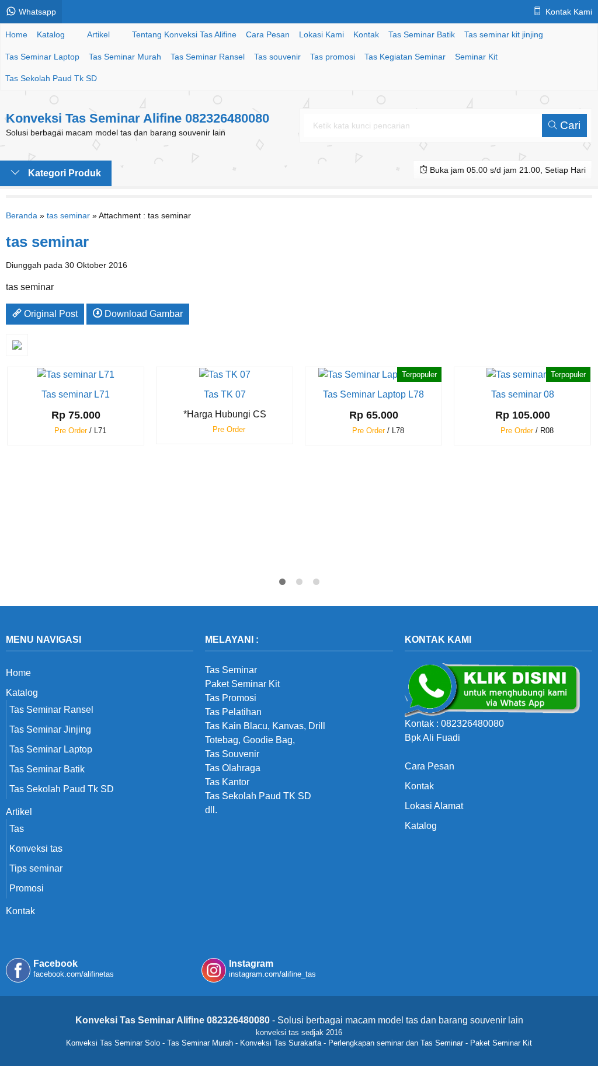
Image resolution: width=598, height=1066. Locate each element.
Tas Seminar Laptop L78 (373, 394)
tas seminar (68, 215)
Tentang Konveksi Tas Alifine (184, 34)
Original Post (50, 314)
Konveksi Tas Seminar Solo (113, 1043)
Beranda (21, 215)
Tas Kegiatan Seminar (405, 56)
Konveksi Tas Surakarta (280, 1043)
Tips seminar (35, 868)
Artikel (98, 34)
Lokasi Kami (321, 34)
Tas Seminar (231, 670)
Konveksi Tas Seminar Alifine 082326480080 (137, 118)
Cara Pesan (268, 34)
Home (16, 34)
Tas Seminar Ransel (208, 56)
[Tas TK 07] (225, 374)
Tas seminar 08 (522, 394)
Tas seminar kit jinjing (503, 34)
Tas (16, 829)
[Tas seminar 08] (522, 374)
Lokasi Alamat (434, 806)
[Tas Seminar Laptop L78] (373, 374)
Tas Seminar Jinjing (50, 729)
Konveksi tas (35, 849)
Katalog (51, 34)
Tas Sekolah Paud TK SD (258, 796)
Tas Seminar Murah (125, 56)
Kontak (366, 34)
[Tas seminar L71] (75, 374)
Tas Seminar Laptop (42, 56)
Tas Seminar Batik (421, 34)
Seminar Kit (476, 56)
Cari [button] (568, 125)
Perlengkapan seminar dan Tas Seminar (395, 1043)
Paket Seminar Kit (501, 1043)
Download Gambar (142, 314)
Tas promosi (332, 56)
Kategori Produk (63, 173)
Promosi (26, 888)
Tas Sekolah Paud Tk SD (51, 78)
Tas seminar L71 (75, 394)
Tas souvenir (277, 56)
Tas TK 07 (225, 394)
